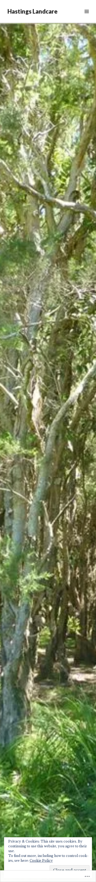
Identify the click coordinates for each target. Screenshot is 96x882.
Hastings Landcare (32, 11)
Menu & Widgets (86, 17)
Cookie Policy (41, 861)
